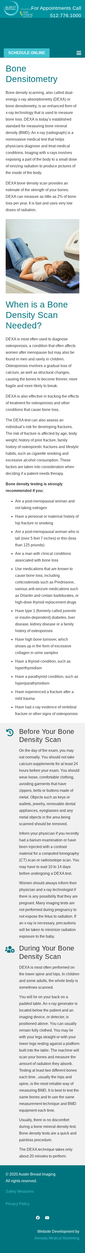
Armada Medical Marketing (56, 1238)
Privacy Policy (18, 1204)
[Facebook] (37, 1217)
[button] (78, 53)
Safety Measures (20, 1191)
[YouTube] (47, 1217)
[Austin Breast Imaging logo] (18, 9)
